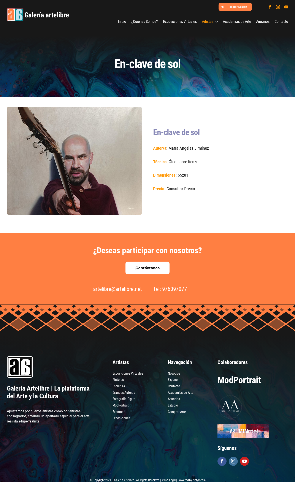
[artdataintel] (243, 426)
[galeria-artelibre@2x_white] (38, 10)
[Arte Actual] (230, 396)
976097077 (174, 289)
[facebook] (270, 7)
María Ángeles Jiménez (188, 148)
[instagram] (278, 7)
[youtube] (286, 7)
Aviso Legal (169, 480)
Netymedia (199, 480)
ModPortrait (239, 380)
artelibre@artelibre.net (117, 289)
